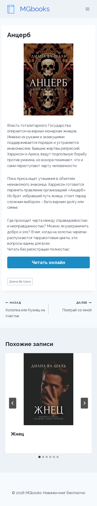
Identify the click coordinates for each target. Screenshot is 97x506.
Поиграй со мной (77, 306)
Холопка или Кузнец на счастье (25, 309)
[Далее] (84, 403)
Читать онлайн (48, 262)
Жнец (17, 434)
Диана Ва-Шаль (20, 281)
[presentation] (48, 389)
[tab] (39, 457)
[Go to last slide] (12, 403)
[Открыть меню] (87, 8)
